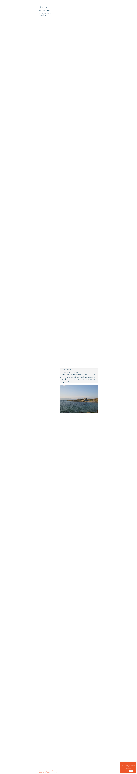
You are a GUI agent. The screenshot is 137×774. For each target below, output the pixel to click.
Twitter (44, 772)
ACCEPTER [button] (131, 770)
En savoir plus (126, 770)
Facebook (48, 772)
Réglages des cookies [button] (128, 768)
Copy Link (54, 772)
